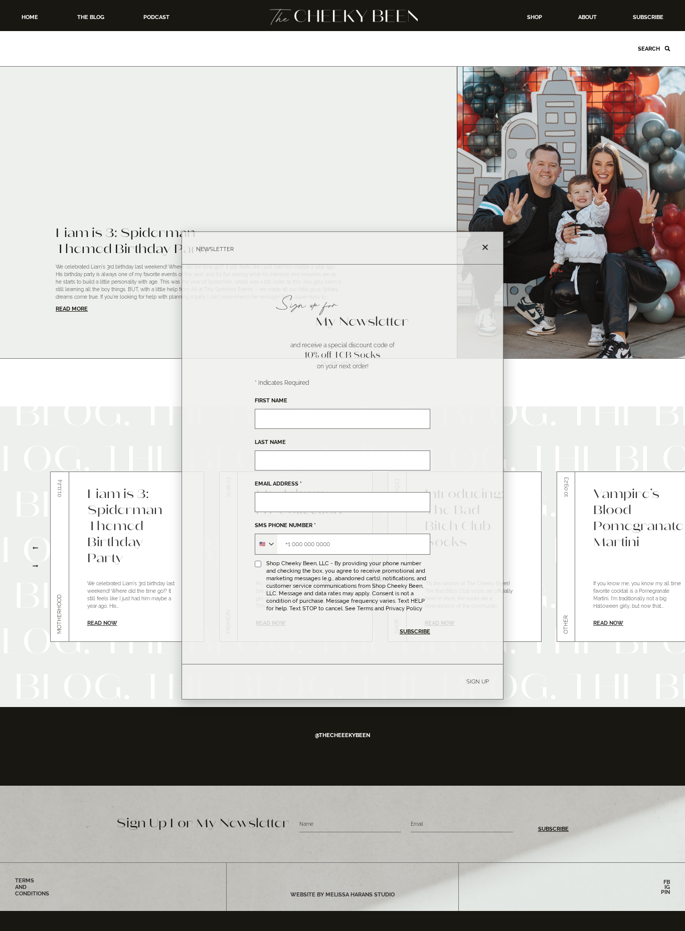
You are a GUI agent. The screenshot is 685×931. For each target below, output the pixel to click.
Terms (365, 608)
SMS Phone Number (285, 525)
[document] (342, 465)
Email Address (278, 484)
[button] (485, 247)
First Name (271, 400)
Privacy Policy (404, 608)
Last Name (270, 442)
